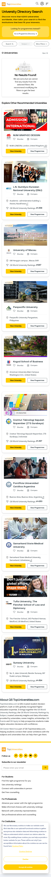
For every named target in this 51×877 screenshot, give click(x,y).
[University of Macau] (9, 251)
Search (9, 44)
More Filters (40, 44)
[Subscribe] (45, 767)
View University (15, 151)
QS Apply (14, 721)
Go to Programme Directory (24, 34)
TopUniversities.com (8, 704)
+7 (27, 203)
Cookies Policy (17, 846)
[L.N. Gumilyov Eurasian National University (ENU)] (9, 188)
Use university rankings (11, 784)
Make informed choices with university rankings (22, 807)
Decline (25, 859)
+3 (43, 497)
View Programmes (37, 151)
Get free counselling (10, 792)
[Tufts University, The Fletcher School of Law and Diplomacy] (9, 602)
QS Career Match (7, 729)
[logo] (11, 3)
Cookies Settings (25, 851)
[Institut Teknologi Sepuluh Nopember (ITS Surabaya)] (9, 421)
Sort (44, 53)
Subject (25, 44)
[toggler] (47, 3)
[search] (37, 4)
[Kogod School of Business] (9, 363)
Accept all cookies (25, 867)
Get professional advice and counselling (19, 814)
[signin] (42, 3)
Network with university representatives (19, 811)
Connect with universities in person (17, 788)
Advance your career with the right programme (22, 803)
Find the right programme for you (16, 781)
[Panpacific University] (9, 308)
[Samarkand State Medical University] (9, 545)
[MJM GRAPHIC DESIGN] (9, 136)
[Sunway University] (9, 664)
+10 (45, 146)
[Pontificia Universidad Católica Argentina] (9, 484)
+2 (31, 560)
